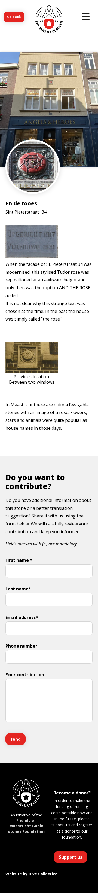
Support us (70, 857)
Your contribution (24, 674)
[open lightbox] (32, 183)
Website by (31, 873)
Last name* (18, 589)
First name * (18, 560)
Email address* (21, 617)
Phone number (21, 646)
